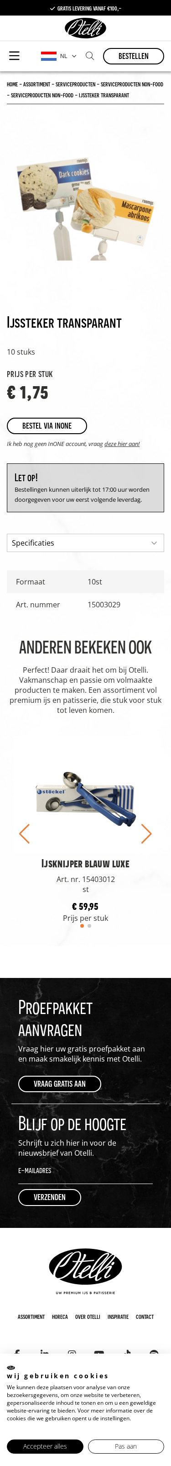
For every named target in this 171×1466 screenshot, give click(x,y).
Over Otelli (87, 1316)
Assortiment (31, 1316)
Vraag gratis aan (60, 1083)
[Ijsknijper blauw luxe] (85, 794)
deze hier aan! (122, 444)
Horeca (60, 1316)
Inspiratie (118, 1316)
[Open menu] (14, 56)
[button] (24, 834)
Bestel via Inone (47, 425)
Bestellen (134, 55)
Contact (145, 1316)
